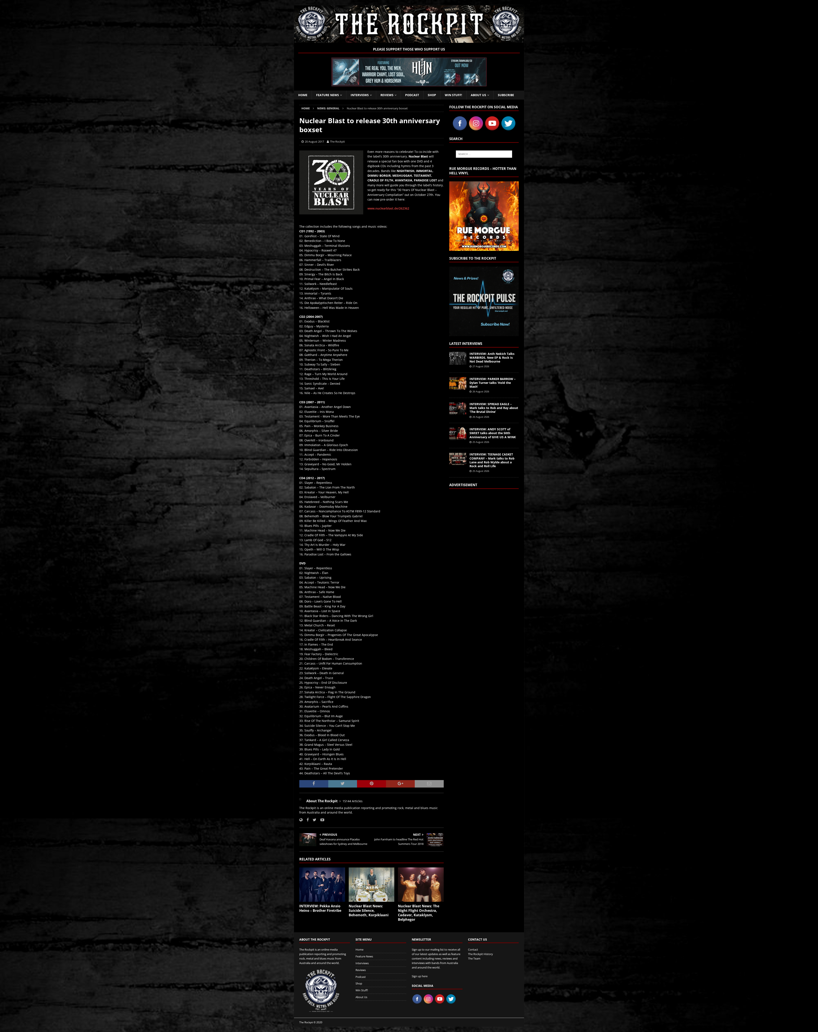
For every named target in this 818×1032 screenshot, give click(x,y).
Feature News (327, 95)
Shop (432, 95)
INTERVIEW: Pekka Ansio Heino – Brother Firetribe (320, 908)
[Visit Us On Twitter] (508, 129)
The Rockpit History (480, 954)
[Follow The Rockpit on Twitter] (313, 820)
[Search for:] (484, 154)
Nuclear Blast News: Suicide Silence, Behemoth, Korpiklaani (369, 910)
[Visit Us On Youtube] (492, 129)
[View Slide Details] (409, 72)
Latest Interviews (465, 343)
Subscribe (506, 95)
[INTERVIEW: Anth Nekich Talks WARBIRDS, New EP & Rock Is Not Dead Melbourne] (457, 358)
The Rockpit (337, 141)
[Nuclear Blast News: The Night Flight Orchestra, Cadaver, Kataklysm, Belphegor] (421, 884)
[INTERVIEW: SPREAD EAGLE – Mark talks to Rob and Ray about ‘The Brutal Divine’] (457, 408)
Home (302, 95)
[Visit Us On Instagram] (476, 129)
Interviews (360, 95)
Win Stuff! (453, 95)
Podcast (412, 95)
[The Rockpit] (409, 40)
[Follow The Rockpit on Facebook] (306, 820)
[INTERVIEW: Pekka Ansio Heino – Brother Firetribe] (322, 884)
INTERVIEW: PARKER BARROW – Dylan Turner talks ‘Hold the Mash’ (492, 383)
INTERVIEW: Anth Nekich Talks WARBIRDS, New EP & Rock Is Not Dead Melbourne (491, 357)
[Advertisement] (484, 546)
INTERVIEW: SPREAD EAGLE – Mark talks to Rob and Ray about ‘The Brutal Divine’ (493, 408)
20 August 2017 (314, 141)
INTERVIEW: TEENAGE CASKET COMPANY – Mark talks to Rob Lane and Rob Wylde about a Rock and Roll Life (491, 460)
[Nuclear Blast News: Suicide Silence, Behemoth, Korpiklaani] (372, 884)
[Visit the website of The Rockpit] (300, 820)
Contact (473, 949)
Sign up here (420, 976)
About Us (478, 95)
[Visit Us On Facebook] (460, 129)
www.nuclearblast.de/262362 (388, 208)
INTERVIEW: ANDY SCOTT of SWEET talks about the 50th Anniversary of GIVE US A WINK (492, 433)
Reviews (386, 95)
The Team (474, 958)
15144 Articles (353, 801)
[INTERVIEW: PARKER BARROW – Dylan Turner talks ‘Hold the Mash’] (457, 383)
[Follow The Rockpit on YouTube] (320, 820)
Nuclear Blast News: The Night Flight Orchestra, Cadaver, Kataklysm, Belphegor (418, 913)
